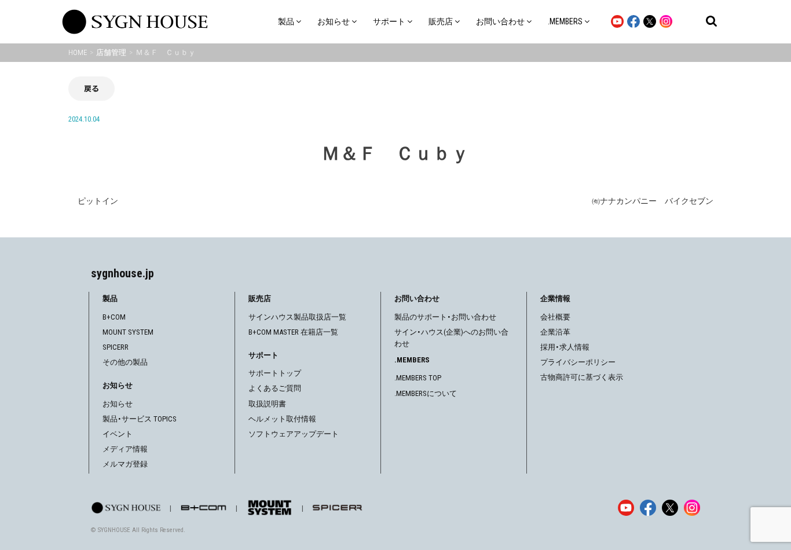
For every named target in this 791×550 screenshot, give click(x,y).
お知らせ (117, 403)
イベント (117, 434)
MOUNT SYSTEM (127, 332)
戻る (91, 88)
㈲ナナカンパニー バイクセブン (652, 201)
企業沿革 (555, 332)
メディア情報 (125, 449)
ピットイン (98, 201)
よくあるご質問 (274, 388)
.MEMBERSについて (425, 393)
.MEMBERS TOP (417, 377)
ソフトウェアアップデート (293, 434)
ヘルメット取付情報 (282, 419)
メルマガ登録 (125, 464)
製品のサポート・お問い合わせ (445, 317)
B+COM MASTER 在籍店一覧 (293, 332)
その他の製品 (125, 362)
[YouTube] (626, 508)
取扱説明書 (267, 403)
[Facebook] (648, 508)
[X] (670, 508)
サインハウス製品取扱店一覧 (297, 317)
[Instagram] (692, 508)
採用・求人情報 (564, 347)
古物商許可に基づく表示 (581, 377)
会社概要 (555, 317)
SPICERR (115, 347)
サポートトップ (274, 373)
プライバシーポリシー (578, 362)
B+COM (114, 317)
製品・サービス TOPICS (139, 419)
